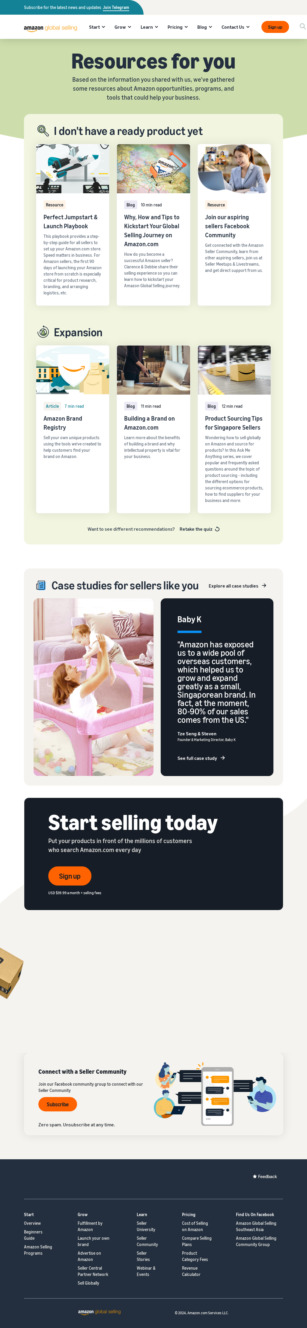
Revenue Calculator (191, 1271)
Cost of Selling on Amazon (195, 1226)
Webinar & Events (146, 1271)
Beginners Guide (33, 1235)
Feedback (267, 1176)
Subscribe (58, 1104)
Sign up (275, 27)
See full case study (197, 758)
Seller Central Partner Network (93, 1271)
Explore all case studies (233, 586)
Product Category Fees (195, 1256)
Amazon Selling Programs (38, 1250)
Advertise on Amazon (89, 1256)
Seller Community (147, 1241)
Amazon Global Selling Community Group (256, 1241)
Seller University (146, 1226)
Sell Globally (88, 1283)
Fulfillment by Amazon (90, 1226)
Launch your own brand (93, 1241)
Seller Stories (143, 1256)
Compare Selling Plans (197, 1241)
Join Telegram (116, 7)
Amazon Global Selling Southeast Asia (256, 1226)
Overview (32, 1223)
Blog (202, 27)
